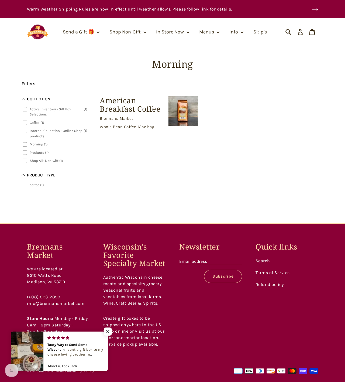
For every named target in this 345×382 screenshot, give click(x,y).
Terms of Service (273, 272)
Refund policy (270, 284)
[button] (108, 332)
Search (263, 260)
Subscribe (223, 276)
